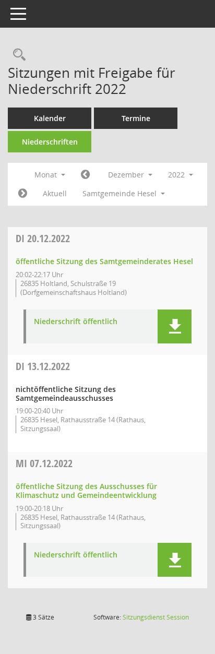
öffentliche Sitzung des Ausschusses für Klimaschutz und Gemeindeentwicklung (86, 490)
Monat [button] (46, 175)
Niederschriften (50, 142)
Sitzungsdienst (156, 617)
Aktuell (55, 193)
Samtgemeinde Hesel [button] (120, 193)
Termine (136, 118)
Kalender (50, 118)
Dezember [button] (127, 175)
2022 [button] (177, 175)
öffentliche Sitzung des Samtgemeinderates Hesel (104, 261)
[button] (175, 326)
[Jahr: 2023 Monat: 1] (22, 193)
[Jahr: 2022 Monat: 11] (85, 174)
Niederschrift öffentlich (75, 321)
